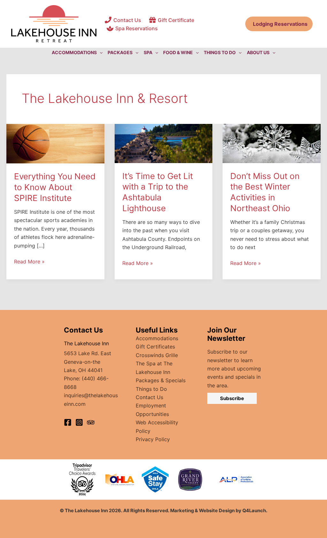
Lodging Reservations (279, 24)
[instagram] (79, 422)
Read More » (29, 262)
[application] (100, 52)
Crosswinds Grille (157, 355)
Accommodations (157, 338)
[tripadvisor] (91, 422)
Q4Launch (254, 510)
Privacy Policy (153, 439)
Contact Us (149, 397)
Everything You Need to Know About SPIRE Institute (54, 187)
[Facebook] (68, 422)
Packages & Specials (161, 380)
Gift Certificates (155, 346)
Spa (148, 52)
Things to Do (151, 389)
